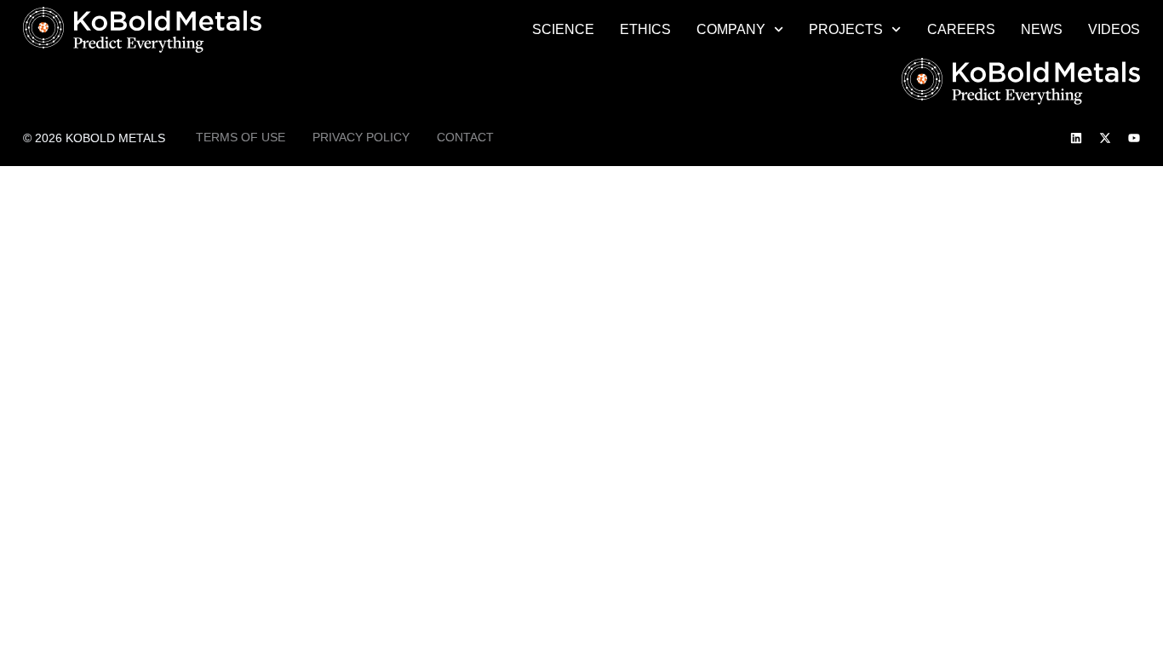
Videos (1114, 29)
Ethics (645, 29)
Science (563, 29)
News (1042, 29)
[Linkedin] (1076, 138)
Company (730, 29)
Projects (846, 29)
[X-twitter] (1105, 138)
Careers (961, 29)
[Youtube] (1134, 138)
